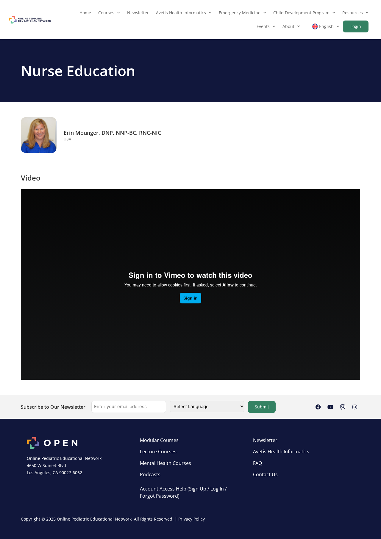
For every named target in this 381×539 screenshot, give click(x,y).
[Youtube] (330, 407)
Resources (352, 12)
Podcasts (150, 474)
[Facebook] (318, 407)
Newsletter (138, 12)
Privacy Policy (191, 519)
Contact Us (265, 474)
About (288, 26)
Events (263, 26)
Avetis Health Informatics (181, 12)
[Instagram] (354, 407)
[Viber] (342, 407)
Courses (106, 12)
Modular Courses (159, 440)
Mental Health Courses (165, 463)
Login (355, 26)
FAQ (257, 463)
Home (85, 12)
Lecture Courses (158, 451)
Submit (262, 407)
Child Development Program (301, 12)
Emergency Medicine (239, 12)
